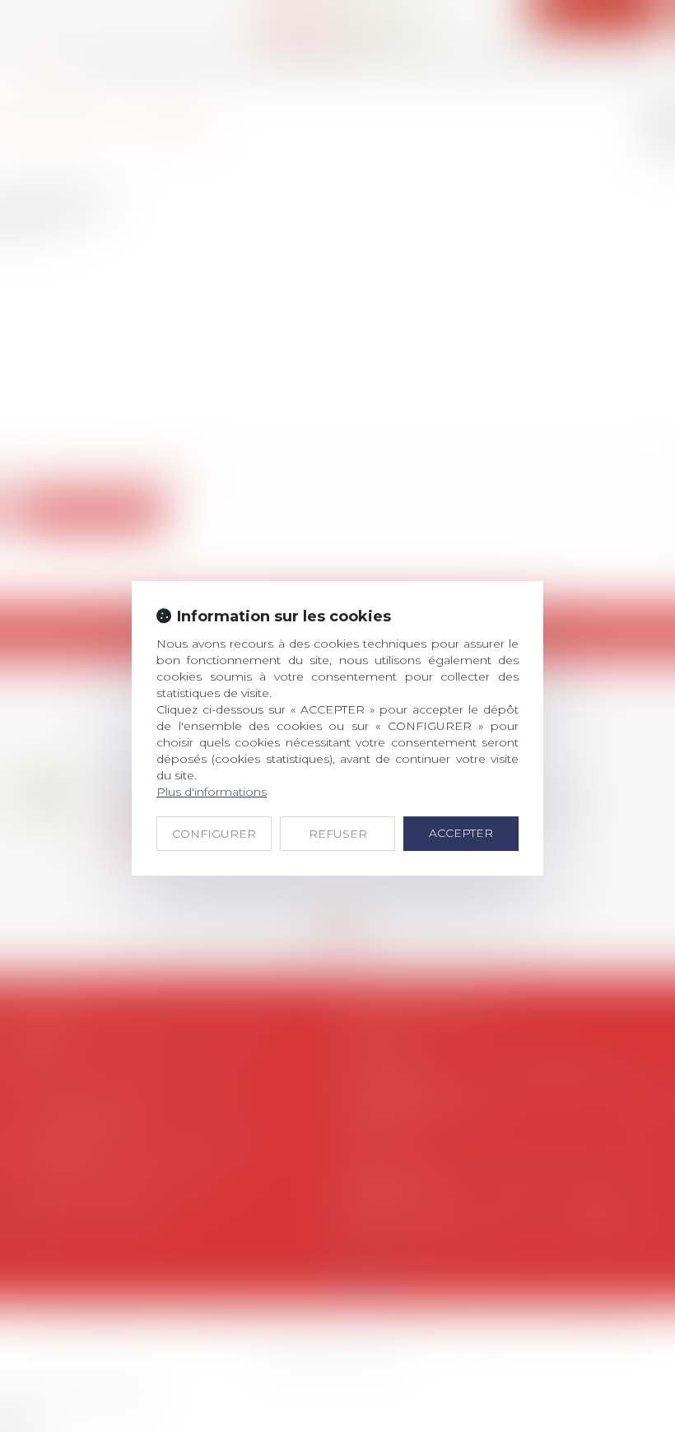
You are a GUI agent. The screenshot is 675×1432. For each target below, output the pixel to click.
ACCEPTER (461, 832)
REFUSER (338, 833)
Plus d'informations (211, 791)
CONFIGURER (214, 833)
